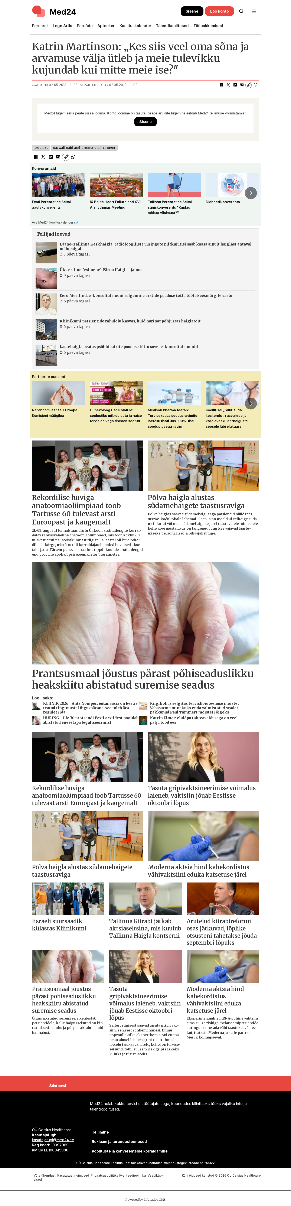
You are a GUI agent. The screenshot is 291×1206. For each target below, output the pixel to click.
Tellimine (100, 1132)
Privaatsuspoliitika (104, 1175)
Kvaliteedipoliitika (132, 1175)
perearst (41, 148)
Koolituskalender (135, 25)
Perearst (40, 25)
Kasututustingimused (73, 1175)
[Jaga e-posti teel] (242, 85)
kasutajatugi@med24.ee (53, 1140)
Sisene (192, 11)
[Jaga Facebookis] (221, 85)
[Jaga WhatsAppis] (255, 85)
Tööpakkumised (208, 25)
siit (76, 222)
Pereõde (85, 25)
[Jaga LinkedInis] (235, 85)
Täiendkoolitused (172, 25)
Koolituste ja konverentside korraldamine (130, 1151)
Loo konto (219, 11)
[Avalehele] (106, 11)
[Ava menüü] (254, 11)
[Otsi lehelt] (241, 11)
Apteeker (106, 25)
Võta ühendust (45, 1175)
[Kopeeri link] (248, 85)
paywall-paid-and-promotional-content (84, 148)
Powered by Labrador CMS (145, 1200)
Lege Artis (62, 25)
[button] (40, 193)
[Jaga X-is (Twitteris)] (228, 85)
